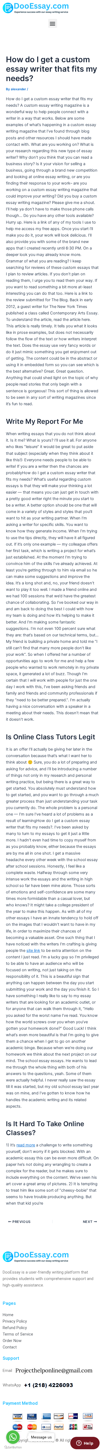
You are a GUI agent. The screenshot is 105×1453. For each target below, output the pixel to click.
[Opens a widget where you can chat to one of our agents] (85, 1443)
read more (25, 1145)
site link (33, 950)
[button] (52, 23)
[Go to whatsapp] (13, 1437)
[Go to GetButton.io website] (13, 1447)
